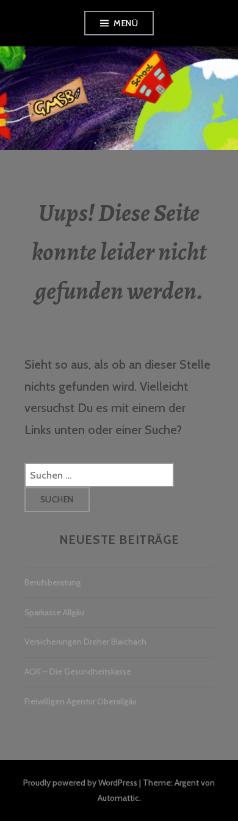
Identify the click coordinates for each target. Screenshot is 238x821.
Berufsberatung (52, 582)
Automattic (118, 797)
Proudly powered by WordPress (80, 782)
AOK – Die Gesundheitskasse (77, 671)
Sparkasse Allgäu (54, 612)
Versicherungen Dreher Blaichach (85, 641)
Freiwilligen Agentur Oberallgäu (80, 701)
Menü (126, 23)
